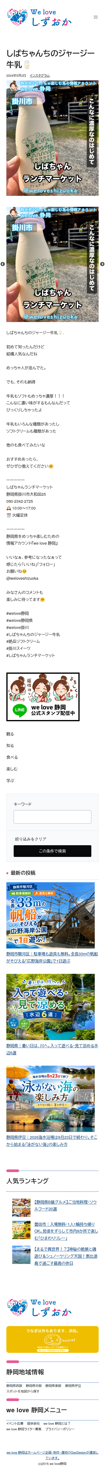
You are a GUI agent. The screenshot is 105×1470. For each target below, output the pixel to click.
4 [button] (63, 319)
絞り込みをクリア (30, 839)
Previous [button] (2, 264)
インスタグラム (40, 75)
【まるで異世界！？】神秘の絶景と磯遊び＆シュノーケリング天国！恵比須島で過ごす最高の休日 (65, 1256)
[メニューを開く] (96, 17)
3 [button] (56, 319)
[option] (52, 264)
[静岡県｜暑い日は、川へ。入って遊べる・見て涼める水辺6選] (50, 1008)
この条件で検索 (52, 851)
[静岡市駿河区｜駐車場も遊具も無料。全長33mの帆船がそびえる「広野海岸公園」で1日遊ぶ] (50, 916)
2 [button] (48, 319)
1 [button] (41, 319)
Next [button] (102, 264)
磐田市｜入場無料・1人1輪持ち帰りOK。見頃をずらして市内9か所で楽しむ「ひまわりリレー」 (66, 1231)
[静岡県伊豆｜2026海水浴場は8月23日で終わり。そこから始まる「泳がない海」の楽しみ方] (50, 1100)
